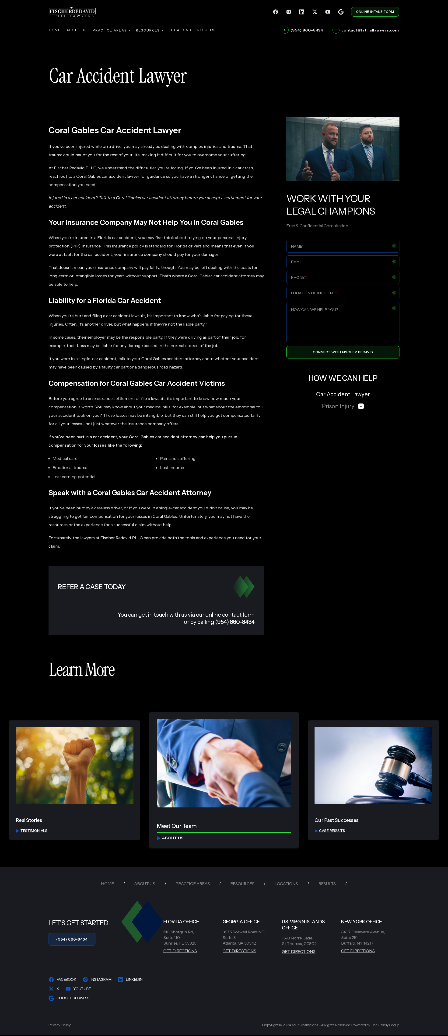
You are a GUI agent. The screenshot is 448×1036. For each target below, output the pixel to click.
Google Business (72, 998)
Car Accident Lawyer (343, 394)
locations (180, 30)
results (206, 30)
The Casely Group (385, 1024)
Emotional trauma (69, 467)
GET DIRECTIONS (180, 950)
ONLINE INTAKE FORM (375, 12)
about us (76, 30)
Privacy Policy (59, 1025)
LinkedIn (134, 979)
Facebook (66, 979)
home (55, 30)
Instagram (101, 979)
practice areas (110, 30)
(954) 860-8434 (72, 939)
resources (148, 30)
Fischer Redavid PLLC (121, 537)
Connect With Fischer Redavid (343, 352)
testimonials (33, 831)
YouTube (82, 988)
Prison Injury (338, 406)
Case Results (332, 831)
